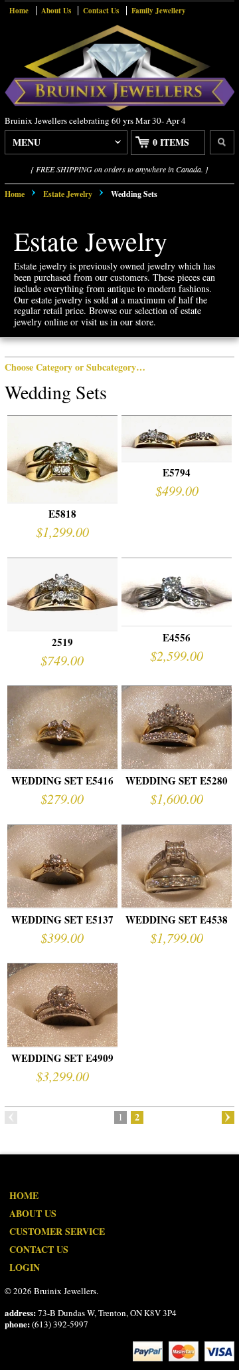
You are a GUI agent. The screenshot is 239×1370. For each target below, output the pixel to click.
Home (19, 10)
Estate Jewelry (67, 194)
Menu (26, 142)
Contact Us (101, 10)
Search (222, 142)
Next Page (228, 1117)
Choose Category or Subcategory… (75, 367)
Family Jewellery (158, 10)
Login (24, 1267)
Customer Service (57, 1231)
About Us (56, 10)
